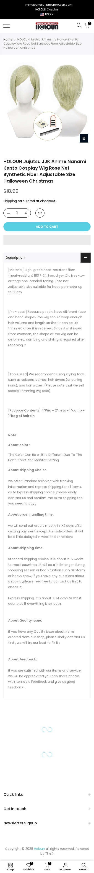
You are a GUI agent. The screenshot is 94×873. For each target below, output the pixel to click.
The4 (49, 853)
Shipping (10, 201)
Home (8, 40)
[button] (47, 240)
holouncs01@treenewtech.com (50, 5)
